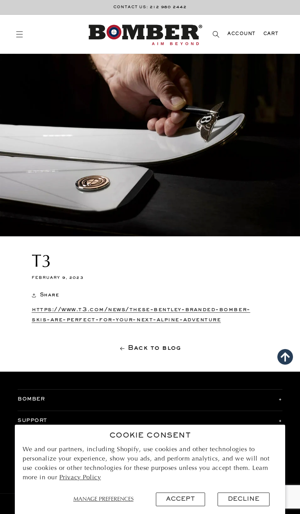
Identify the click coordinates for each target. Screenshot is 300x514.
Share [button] (49, 295)
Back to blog (154, 348)
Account (241, 34)
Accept (180, 499)
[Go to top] (285, 357)
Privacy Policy (80, 478)
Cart (271, 34)
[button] (19, 34)
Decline (243, 499)
